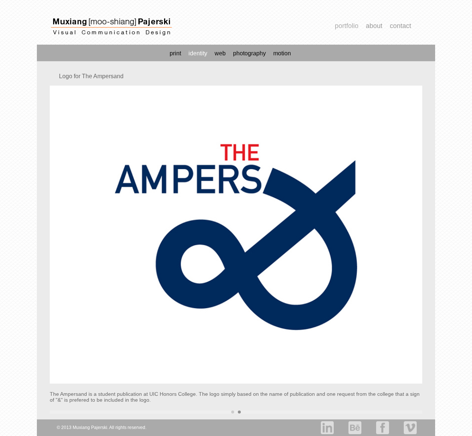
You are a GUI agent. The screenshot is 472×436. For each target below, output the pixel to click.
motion (282, 53)
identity (197, 53)
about (374, 26)
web (220, 53)
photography (249, 53)
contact (400, 26)
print (175, 53)
